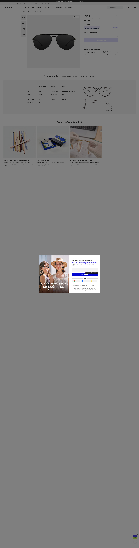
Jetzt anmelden (85, 274)
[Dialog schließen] (98, 257)
